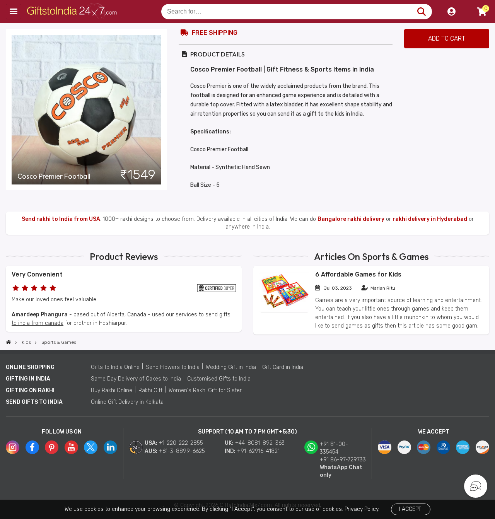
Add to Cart (446, 38)
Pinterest (51, 447)
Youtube (71, 447)
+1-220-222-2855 (181, 443)
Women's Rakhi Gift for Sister (205, 390)
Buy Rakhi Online (111, 390)
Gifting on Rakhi (30, 390)
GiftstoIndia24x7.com (74, 11)
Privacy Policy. (362, 509)
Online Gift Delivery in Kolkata (127, 402)
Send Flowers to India (173, 367)
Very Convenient (37, 274)
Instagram (12, 447)
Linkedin (110, 447)
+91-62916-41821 (258, 451)
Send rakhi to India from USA (61, 219)
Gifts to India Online (115, 367)
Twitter (90, 447)
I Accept (410, 509)
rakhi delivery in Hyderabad (430, 219)
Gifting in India (28, 379)
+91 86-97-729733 (343, 459)
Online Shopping (30, 367)
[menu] (13, 11)
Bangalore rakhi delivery (350, 219)
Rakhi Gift (150, 390)
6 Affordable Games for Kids (358, 274)
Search (421, 11)
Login (451, 11)
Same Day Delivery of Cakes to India (136, 379)
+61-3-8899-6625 (182, 451)
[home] (8, 342)
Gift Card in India (282, 367)
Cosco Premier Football (53, 176)
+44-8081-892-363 (260, 443)
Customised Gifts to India (219, 379)
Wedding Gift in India (231, 367)
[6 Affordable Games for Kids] (284, 310)
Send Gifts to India (34, 402)
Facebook (32, 447)
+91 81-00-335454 (334, 448)
